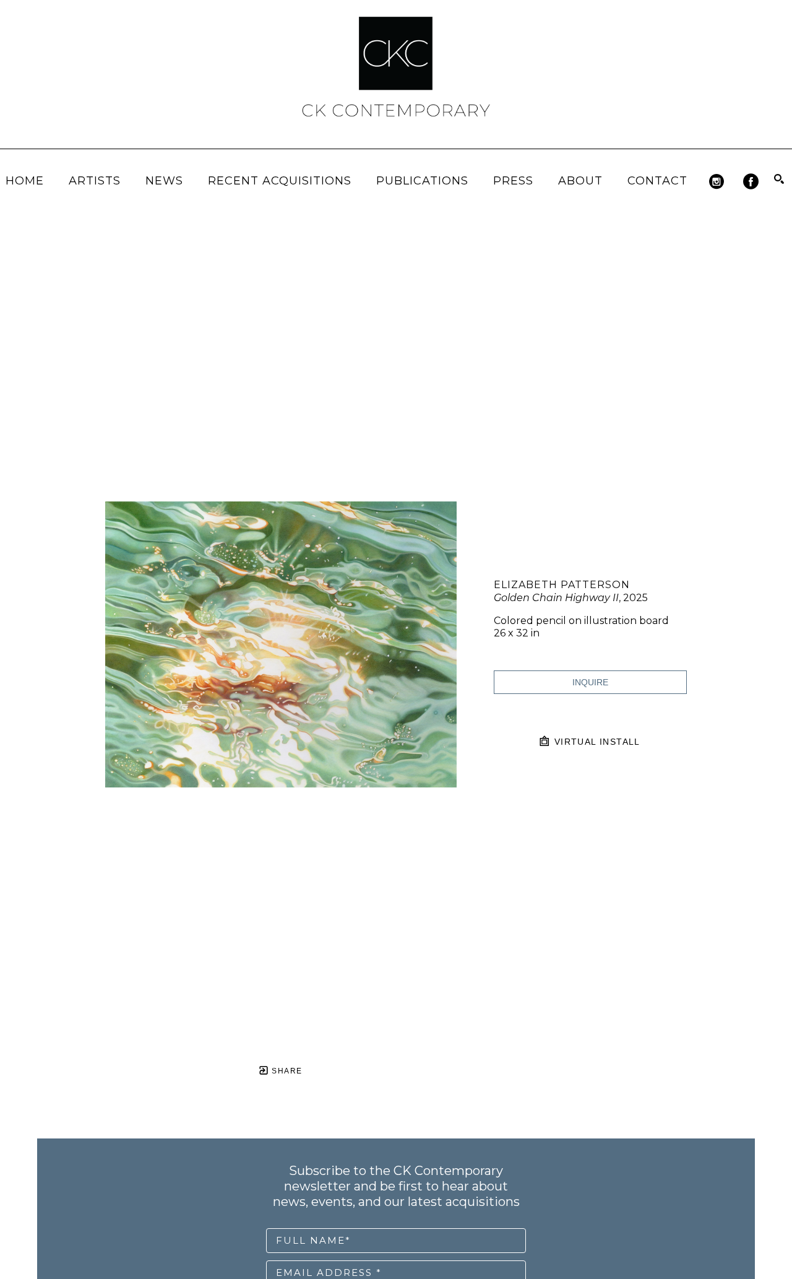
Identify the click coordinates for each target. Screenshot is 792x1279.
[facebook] (751, 181)
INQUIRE (590, 682)
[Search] (779, 179)
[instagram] (717, 181)
